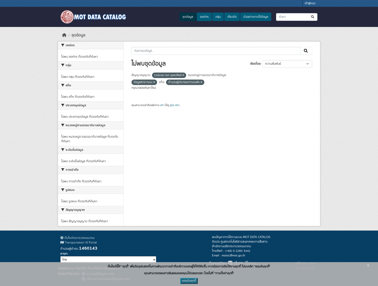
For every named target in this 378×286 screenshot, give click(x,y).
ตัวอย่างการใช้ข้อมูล (255, 17)
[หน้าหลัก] (64, 35)
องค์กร (204, 17)
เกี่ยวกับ (232, 17)
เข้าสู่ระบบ (310, 3)
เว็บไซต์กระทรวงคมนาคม (78, 238)
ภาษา (63, 254)
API (162, 105)
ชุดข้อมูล (187, 17)
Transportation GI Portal (80, 242)
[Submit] (313, 17)
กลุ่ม (218, 17)
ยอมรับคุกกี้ (189, 281)
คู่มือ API (174, 105)
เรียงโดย (255, 64)
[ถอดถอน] (183, 75)
